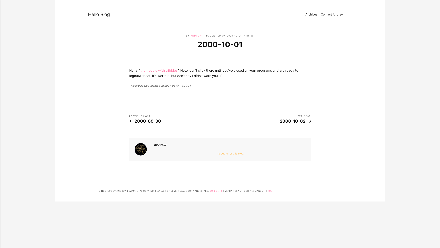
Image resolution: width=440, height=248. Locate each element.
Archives (311, 14)
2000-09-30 (148, 121)
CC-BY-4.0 (216, 191)
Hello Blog (99, 14)
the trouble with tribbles (159, 70)
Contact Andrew (332, 14)
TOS (270, 191)
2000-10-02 (292, 121)
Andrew (196, 35)
